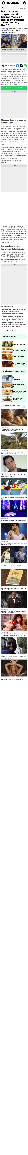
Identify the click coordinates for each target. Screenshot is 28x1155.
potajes (5, 30)
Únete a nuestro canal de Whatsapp (15, 87)
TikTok (14, 126)
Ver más (23, 371)
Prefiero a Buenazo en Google (15, 331)
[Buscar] (24, 2)
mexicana (23, 147)
